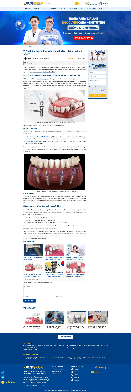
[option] (41, 320)
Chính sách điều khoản (58, 373)
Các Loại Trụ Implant (70, 9)
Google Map (77, 377)
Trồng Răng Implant (40, 46)
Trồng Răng (32, 46)
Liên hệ (100, 9)
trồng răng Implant (42, 79)
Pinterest (76, 380)
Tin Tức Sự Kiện (91, 9)
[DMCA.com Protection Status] (95, 371)
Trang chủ (28, 9)
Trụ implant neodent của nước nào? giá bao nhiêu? (106, 327)
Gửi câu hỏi (97, 95)
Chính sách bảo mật (58, 371)
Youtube (76, 374)
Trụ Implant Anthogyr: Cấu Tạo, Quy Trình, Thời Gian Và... (62, 327)
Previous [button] (21, 320)
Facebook (76, 369)
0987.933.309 (99, 368)
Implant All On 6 (30, 141)
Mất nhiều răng (93, 91)
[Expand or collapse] (84, 63)
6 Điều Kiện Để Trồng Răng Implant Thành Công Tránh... (41, 327)
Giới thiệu (36, 9)
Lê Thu (32, 58)
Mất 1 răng (93, 89)
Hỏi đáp (82, 9)
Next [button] (109, 320)
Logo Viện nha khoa (33, 3)
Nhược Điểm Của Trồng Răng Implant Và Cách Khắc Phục (84, 327)
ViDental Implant (60, 390)
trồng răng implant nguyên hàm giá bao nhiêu (42, 72)
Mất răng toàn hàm (103, 90)
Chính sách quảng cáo (58, 369)
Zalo (75, 372)
